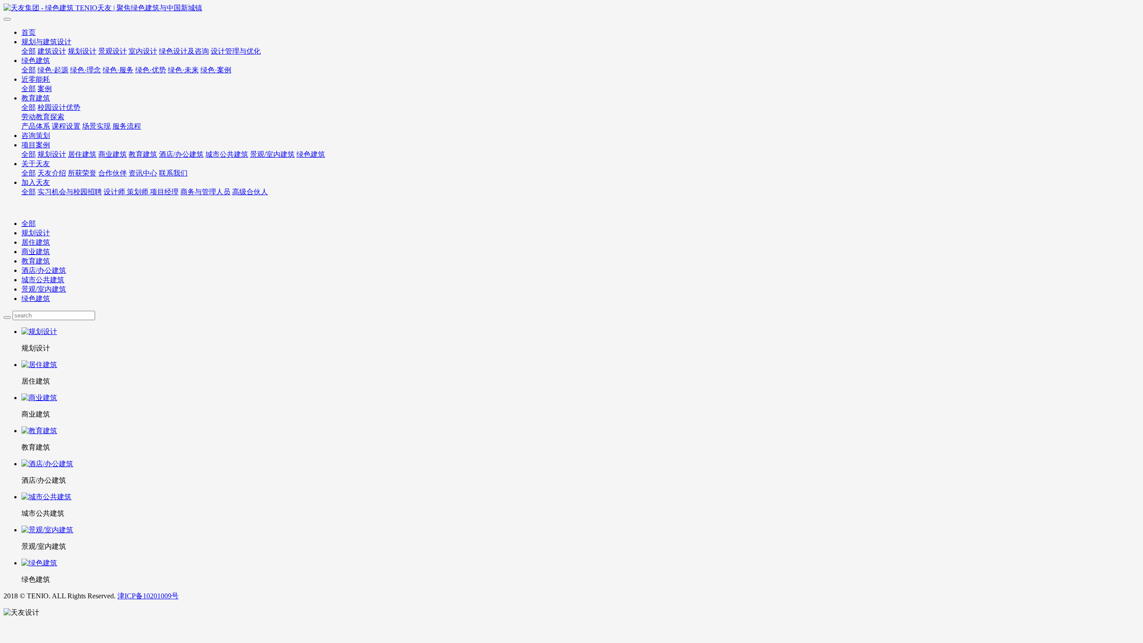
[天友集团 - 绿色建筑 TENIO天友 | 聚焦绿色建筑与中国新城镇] (571, 8)
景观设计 (112, 51)
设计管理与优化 (236, 51)
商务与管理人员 (205, 192)
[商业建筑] (580, 398)
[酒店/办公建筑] (580, 464)
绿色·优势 (150, 70)
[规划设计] (580, 332)
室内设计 (143, 51)
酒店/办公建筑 (181, 154)
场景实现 (96, 126)
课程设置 (66, 126)
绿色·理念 (85, 70)
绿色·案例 (215, 70)
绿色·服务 (118, 70)
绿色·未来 (183, 70)
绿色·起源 (53, 70)
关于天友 (35, 163)
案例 (45, 88)
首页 (28, 32)
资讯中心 (143, 173)
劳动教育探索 (42, 117)
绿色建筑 (35, 60)
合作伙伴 (112, 173)
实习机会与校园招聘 (70, 192)
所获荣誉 (82, 173)
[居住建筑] (580, 365)
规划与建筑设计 (46, 42)
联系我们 (173, 173)
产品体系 (35, 126)
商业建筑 (112, 154)
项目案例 (35, 145)
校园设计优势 (59, 107)
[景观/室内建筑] (580, 530)
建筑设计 (52, 51)
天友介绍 (52, 173)
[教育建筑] (580, 431)
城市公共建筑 (226, 154)
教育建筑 (35, 98)
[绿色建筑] (580, 563)
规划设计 (82, 51)
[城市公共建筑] (580, 497)
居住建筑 (82, 154)
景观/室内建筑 (272, 154)
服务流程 (127, 126)
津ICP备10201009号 (148, 596)
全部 (28, 51)
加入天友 (35, 182)
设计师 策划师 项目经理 (141, 192)
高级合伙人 (250, 192)
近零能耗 (35, 79)
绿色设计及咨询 (184, 51)
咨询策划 (35, 135)
